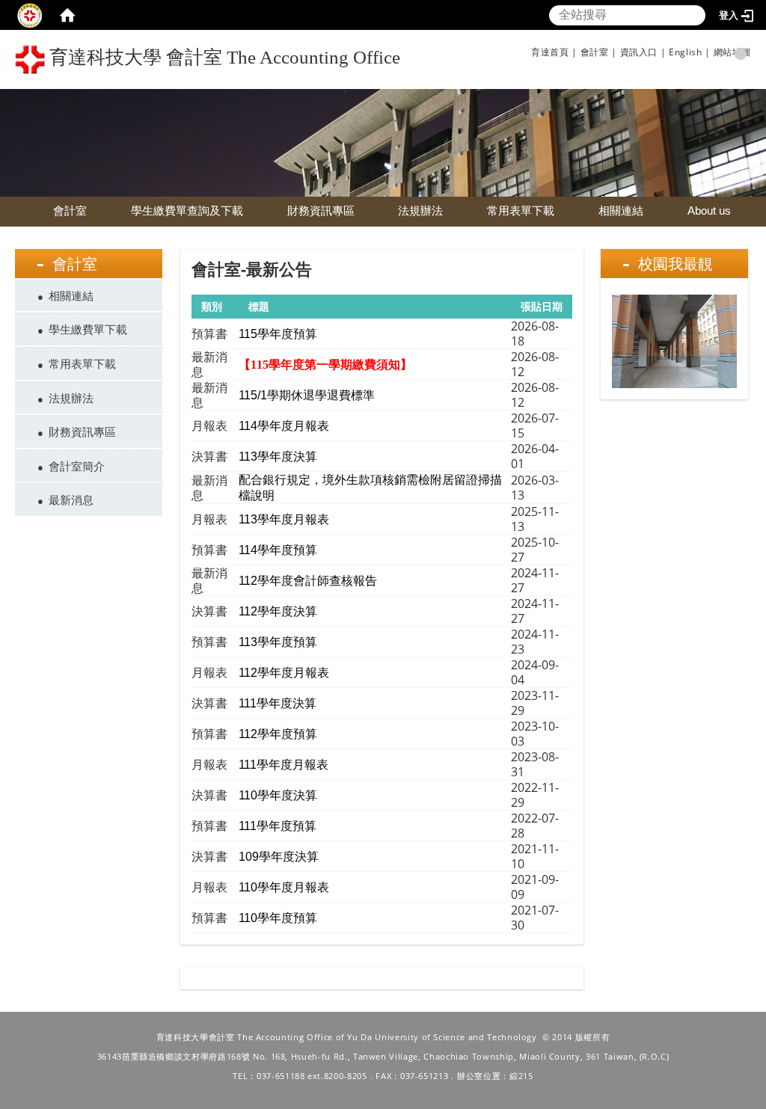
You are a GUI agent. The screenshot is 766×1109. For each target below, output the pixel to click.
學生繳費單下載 (88, 329)
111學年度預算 (277, 826)
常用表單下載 (520, 210)
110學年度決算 (278, 795)
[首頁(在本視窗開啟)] (67, 15)
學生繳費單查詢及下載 (187, 210)
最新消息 (71, 499)
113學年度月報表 (284, 519)
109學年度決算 (279, 856)
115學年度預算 (278, 334)
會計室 (70, 210)
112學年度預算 (278, 734)
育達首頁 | (554, 52)
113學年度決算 (278, 456)
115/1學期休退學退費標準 (307, 395)
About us (709, 210)
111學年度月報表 (283, 764)
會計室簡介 (77, 465)
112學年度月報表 (284, 672)
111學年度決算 (277, 703)
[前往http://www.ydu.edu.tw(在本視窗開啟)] (383, 141)
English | (689, 52)
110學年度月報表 (284, 887)
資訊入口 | (643, 52)
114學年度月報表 (284, 426)
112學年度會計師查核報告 (308, 580)
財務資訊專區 (321, 210)
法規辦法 (420, 210)
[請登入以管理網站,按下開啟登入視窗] (30, 15)
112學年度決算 (278, 611)
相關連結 (620, 210)
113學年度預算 (278, 642)
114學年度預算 (278, 550)
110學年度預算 (278, 918)
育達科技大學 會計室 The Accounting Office (222, 57)
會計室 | (598, 52)
